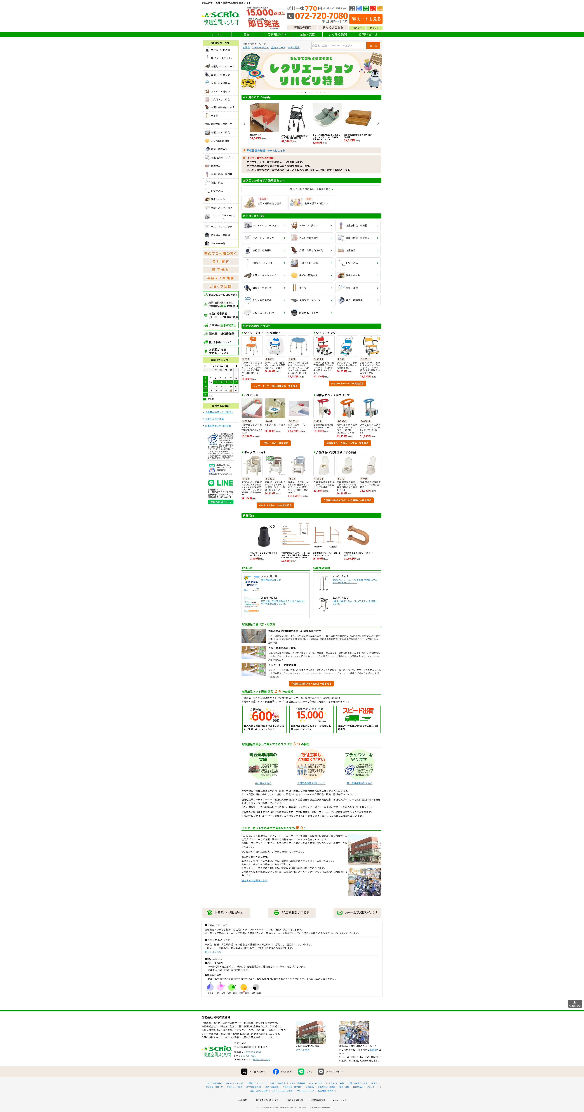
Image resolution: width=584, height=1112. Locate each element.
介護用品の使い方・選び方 (219, 412)
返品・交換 (307, 34)
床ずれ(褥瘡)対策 (253, 1087)
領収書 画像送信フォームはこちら (266, 150)
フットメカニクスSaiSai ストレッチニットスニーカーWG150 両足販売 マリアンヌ (264, 137)
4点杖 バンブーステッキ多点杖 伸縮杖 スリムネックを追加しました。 (355, 581)
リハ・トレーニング (305, 1091)
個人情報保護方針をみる (360, 783)
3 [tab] (302, 92)
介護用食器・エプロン (292, 1087)
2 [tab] (298, 92)
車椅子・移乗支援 (277, 1083)
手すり (374, 1083)
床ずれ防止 (294, 47)
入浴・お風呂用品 (297, 1083)
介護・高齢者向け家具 (357, 1083)
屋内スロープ (278, 47)
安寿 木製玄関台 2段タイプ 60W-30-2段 (295, 136)
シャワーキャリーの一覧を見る (347, 383)
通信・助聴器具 (272, 1087)
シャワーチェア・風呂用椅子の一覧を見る (275, 386)
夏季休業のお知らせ (271, 580)
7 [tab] (317, 92)
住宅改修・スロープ (214, 1087)
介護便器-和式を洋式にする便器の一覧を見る (347, 500)
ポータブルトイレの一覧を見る (275, 505)
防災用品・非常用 (326, 1091)
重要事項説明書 (319, 1100)
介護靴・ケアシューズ (256, 1083)
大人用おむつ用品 (336, 1083)
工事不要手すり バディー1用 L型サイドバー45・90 (327, 554)
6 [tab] (313, 92)
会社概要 (243, 1100)
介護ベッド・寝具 (234, 1087)
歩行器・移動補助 (214, 1083)
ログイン (374, 27)
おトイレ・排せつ (316, 1083)
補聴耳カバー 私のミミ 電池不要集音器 (326, 136)
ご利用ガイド (277, 34)
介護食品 (310, 1087)
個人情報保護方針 (295, 1100)
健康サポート (372, 1087)
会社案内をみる (263, 783)
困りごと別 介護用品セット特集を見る (310, 189)
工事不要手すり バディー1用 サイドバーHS (358, 554)
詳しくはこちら (213, 951)
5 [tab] (309, 92)
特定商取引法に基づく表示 (267, 1100)
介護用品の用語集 (214, 418)
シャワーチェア (260, 47)
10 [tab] (328, 92)
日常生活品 (358, 1087)
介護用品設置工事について (311, 783)
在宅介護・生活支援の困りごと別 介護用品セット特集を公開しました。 (283, 602)
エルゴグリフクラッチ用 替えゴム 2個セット (263, 554)
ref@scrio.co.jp (261, 1059)
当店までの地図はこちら (255, 880)
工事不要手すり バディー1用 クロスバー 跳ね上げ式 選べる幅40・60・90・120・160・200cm (295, 555)
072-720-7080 (253, 1052)
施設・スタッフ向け (259, 1091)
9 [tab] (324, 92)
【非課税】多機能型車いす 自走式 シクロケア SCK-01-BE (357, 136)
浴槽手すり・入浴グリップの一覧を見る (347, 443)
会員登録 (357, 27)
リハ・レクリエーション (282, 1091)
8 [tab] (321, 92)
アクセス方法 (303, 1049)
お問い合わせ (368, 34)
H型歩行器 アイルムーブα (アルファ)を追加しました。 (355, 602)
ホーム (216, 34)
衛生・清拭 (344, 1087)
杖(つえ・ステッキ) (234, 1083)
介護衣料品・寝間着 (326, 1087)
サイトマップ (340, 1100)
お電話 (373, 1049)
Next (378, 123)
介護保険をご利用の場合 (218, 425)
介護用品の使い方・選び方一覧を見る (311, 683)
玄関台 (246, 47)
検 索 (373, 45)
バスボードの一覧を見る (275, 443)
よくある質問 (337, 34)
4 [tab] (305, 92)
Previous (245, 124)
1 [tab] (294, 92)
